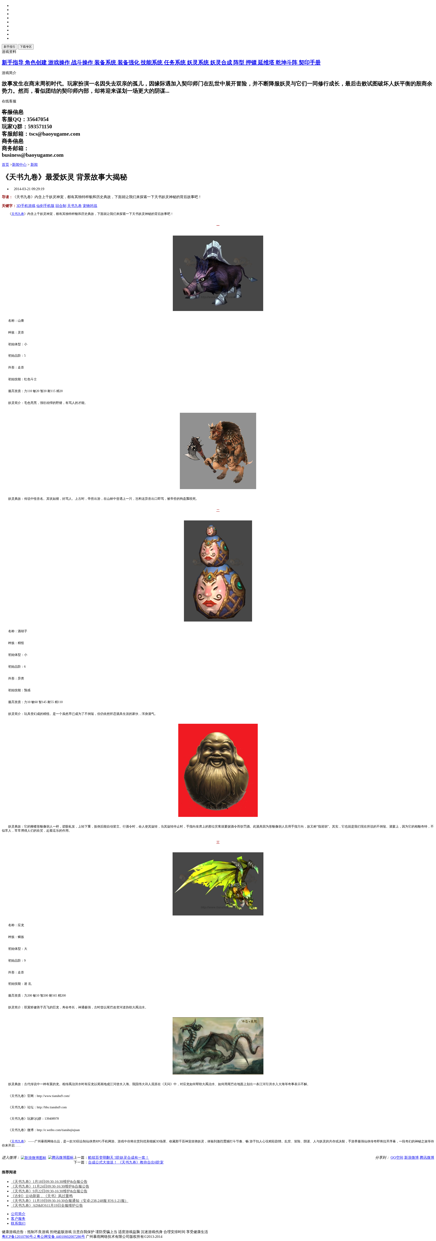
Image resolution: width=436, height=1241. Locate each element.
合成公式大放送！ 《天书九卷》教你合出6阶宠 (126, 1162)
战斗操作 (82, 62)
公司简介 (18, 1214)
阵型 (239, 62)
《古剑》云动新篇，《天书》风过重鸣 (42, 1196)
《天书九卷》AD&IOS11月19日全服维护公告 (47, 1205)
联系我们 (18, 1223)
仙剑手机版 (45, 206)
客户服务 (18, 1219)
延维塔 (267, 62)
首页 (5, 165)
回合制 (60, 206)
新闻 (34, 165)
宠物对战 (90, 206)
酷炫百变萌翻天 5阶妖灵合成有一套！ (118, 1157)
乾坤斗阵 (287, 62)
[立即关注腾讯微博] (61, 1157)
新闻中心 (19, 165)
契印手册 (310, 62)
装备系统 (106, 62)
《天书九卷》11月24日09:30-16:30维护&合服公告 (50, 1186)
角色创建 (36, 62)
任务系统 (175, 62)
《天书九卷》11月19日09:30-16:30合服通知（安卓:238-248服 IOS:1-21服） (69, 1201)
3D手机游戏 (25, 206)
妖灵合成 (221, 62)
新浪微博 (411, 1157)
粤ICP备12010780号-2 (19, 1237)
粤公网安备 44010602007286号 (61, 1237)
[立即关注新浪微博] (33, 1157)
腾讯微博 (427, 1157)
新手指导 (13, 62)
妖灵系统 (198, 62)
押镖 (252, 62)
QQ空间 (397, 1157)
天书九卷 (74, 206)
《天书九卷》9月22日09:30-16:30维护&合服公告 (49, 1191)
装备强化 (129, 62)
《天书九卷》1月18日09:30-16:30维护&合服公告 (49, 1182)
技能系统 (152, 62)
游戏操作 (59, 62)
